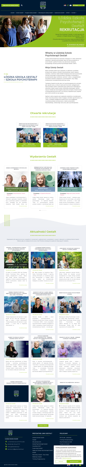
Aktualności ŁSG (36, 442)
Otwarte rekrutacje (43, 113)
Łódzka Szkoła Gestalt (38, 437)
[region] (68, 454)
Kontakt (73, 12)
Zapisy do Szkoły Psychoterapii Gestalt (42, 450)
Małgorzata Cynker (71, 193)
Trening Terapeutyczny (38, 459)
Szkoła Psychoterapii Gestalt (40, 444)
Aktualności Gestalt (43, 231)
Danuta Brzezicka (17, 193)
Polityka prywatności (66, 458)
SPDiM (67, 12)
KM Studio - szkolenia (65, 437)
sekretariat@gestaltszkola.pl (16, 449)
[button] (79, 5)
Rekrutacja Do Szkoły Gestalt (45, 12)
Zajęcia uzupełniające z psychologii (16, 188)
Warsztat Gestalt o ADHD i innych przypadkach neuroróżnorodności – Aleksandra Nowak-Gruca (43, 293)
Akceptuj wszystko (74, 461)
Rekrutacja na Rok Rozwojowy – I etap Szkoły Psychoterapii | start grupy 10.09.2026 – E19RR (28, 125)
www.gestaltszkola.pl (13, 446)
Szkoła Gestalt (19, 12)
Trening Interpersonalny (66, 439)
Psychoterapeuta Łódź (66, 442)
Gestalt (12, 12)
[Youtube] (70, 5)
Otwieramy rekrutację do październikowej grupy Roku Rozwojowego (43, 249)
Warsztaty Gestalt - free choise (40, 454)
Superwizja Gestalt (37, 448)
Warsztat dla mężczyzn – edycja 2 (69, 382)
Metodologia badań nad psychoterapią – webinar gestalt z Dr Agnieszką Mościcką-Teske (43, 382)
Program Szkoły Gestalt (30, 12)
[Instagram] (76, 465)
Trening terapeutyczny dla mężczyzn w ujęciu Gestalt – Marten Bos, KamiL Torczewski (16, 293)
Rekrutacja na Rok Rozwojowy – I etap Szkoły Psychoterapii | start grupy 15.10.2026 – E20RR (55, 125)
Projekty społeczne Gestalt (70, 188)
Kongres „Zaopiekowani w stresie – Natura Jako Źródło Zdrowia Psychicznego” (16, 249)
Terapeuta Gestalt (65, 444)
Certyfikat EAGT (36, 446)
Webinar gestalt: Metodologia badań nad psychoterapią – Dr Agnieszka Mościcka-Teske (43, 168)
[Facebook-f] (68, 5)
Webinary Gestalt (43, 188)
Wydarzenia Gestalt (59, 12)
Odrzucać (61, 461)
